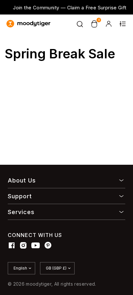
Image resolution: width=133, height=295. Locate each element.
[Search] (80, 24)
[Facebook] (11, 245)
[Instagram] (23, 245)
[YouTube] (35, 245)
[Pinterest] (48, 245)
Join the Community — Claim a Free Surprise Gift (69, 8)
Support (20, 196)
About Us (22, 180)
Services (21, 212)
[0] (94, 24)
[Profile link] (108, 24)
